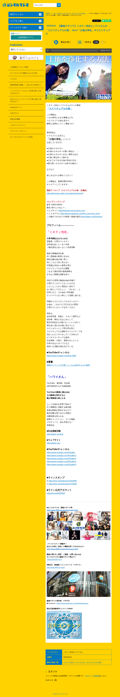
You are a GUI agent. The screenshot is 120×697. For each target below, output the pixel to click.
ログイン (88, 676)
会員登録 (96, 676)
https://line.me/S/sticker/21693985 (63, 481)
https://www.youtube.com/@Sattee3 (61, 459)
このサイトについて (17, 125)
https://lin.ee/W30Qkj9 (56, 493)
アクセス (13, 79)
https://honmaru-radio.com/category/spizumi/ (65, 193)
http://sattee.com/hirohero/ (91, 217)
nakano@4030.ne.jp (54, 559)
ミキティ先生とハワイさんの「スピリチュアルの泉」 (69, 13)
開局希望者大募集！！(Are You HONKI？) (25, 85)
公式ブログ (14, 113)
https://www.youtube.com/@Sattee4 (61, 462)
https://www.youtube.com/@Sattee (61, 452)
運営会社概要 (15, 119)
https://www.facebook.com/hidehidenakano (72, 603)
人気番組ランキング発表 (19, 67)
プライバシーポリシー (18, 131)
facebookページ (16, 107)
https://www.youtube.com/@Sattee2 (61, 456)
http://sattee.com (53, 443)
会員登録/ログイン (26, 37)
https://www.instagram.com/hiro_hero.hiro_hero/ (80, 214)
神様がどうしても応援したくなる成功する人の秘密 (68, 365)
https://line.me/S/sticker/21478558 (63, 484)
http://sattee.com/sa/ (55, 434)
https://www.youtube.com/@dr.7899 (61, 356)
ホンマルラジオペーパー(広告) (21, 137)
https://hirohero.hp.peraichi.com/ (71, 211)
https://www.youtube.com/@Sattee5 (61, 465)
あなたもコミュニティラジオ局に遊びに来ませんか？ (25, 100)
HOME (48, 13)
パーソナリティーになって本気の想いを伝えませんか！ (25, 92)
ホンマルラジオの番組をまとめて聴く (24, 73)
